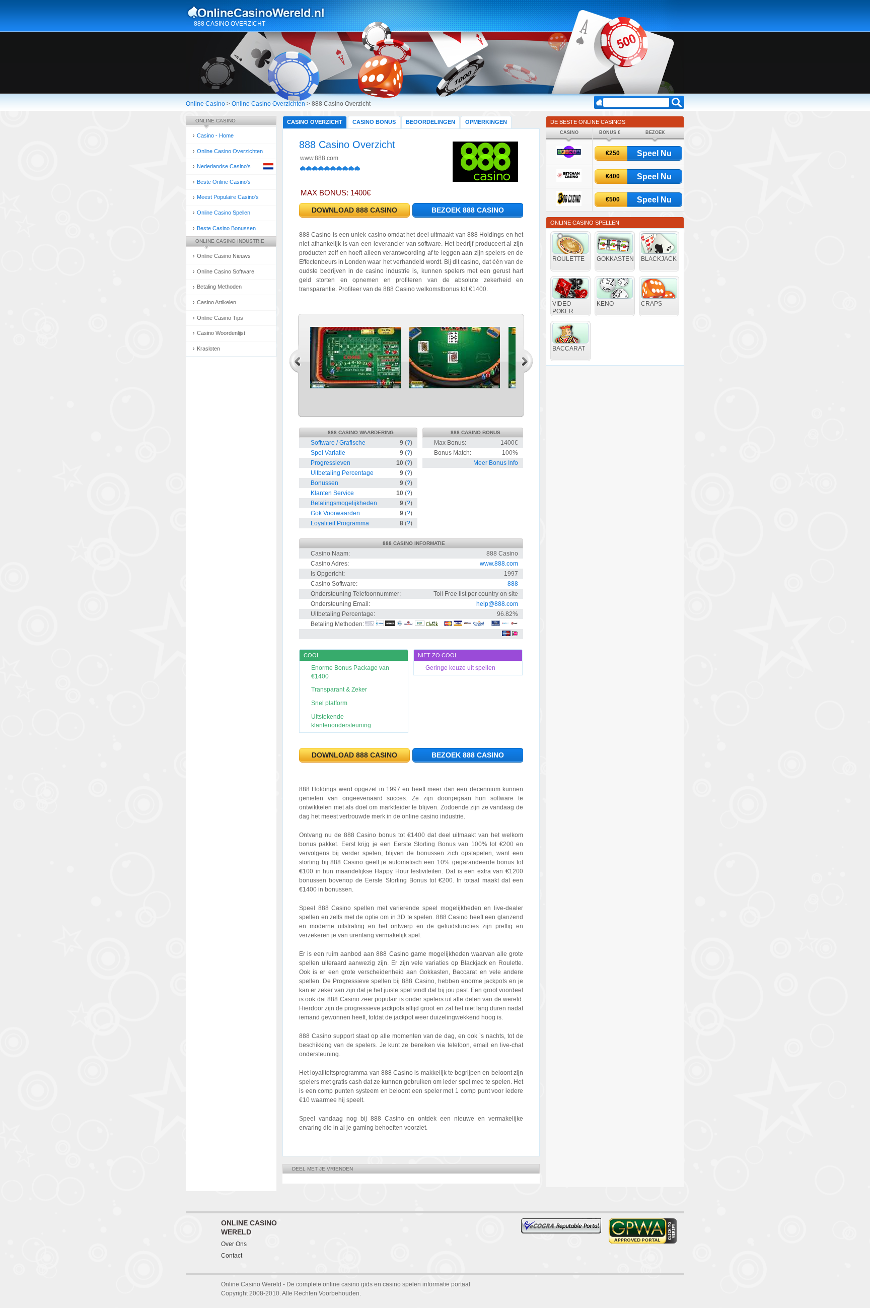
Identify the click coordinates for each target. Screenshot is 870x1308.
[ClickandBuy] (408, 624)
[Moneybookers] (370, 624)
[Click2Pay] (399, 624)
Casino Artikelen (216, 302)
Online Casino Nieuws (224, 256)
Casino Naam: (330, 553)
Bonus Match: (452, 452)
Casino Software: (334, 583)
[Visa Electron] (495, 624)
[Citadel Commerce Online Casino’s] (481, 624)
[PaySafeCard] (505, 624)
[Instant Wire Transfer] (468, 624)
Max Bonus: (450, 442)
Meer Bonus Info (495, 462)
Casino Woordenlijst (221, 333)
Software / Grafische (338, 442)
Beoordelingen (430, 122)
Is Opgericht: (328, 573)
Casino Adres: (330, 563)
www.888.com (319, 158)
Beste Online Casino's (224, 182)
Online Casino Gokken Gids (260, 12)
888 (513, 583)
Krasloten (208, 349)
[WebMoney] (380, 624)
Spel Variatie (328, 452)
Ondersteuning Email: (340, 603)
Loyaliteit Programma (340, 523)
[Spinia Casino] (569, 156)
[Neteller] (390, 624)
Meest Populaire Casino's (228, 197)
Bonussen (324, 483)
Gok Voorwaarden (335, 513)
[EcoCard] (419, 624)
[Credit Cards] (448, 624)
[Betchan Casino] (569, 180)
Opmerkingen (486, 122)
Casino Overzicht (314, 122)
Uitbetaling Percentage (342, 472)
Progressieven (330, 462)
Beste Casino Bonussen (226, 228)
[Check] (434, 624)
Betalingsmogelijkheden (344, 503)
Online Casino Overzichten (268, 103)
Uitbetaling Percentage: (343, 613)
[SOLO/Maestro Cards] (506, 634)
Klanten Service (332, 493)
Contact (231, 1255)
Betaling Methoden (219, 287)
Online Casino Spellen (223, 213)
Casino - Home (215, 135)
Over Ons (234, 1244)
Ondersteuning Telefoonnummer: (356, 593)
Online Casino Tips (220, 318)
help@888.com (497, 603)
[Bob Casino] (569, 204)
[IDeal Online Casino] (515, 634)
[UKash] (514, 624)
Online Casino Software (225, 271)
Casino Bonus (374, 122)
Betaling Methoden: (337, 624)
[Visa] (458, 624)
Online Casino (205, 103)
